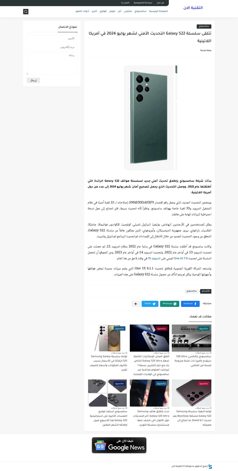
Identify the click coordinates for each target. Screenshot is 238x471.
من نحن (160, 3)
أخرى (94, 11)
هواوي (102, 11)
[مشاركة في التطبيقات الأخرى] (135, 304)
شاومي (128, 11)
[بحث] (25, 11)
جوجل (112, 11)
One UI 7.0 (181, 258)
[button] (190, 304)
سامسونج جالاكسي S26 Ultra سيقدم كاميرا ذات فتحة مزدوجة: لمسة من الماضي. (192, 361)
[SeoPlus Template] (210, 466)
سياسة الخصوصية (143, 3)
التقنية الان (193, 8)
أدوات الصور (82, 11)
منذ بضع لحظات (202, 353)
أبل (119, 11)
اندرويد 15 (154, 258)
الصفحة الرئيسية (158, 11)
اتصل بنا (125, 3)
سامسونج (141, 11)
